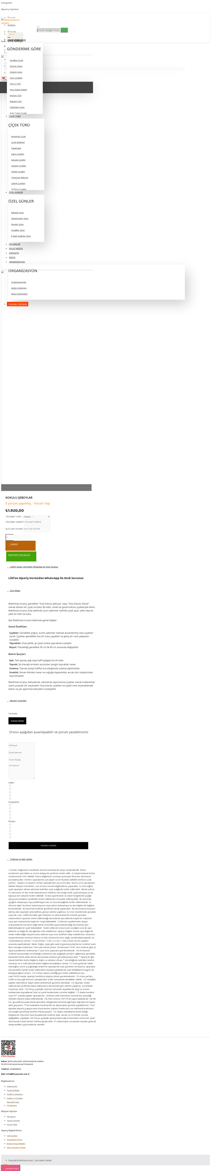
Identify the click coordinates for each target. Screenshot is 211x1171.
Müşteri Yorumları (17, 700)
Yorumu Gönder (48, 845)
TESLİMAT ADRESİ (14, 521)
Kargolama (13, 801)
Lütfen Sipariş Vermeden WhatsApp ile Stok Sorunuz (33, 566)
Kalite (11, 782)
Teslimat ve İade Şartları (20, 859)
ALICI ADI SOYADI (14, 528)
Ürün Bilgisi (14, 590)
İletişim (11, 821)
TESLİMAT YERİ (13, 516)
